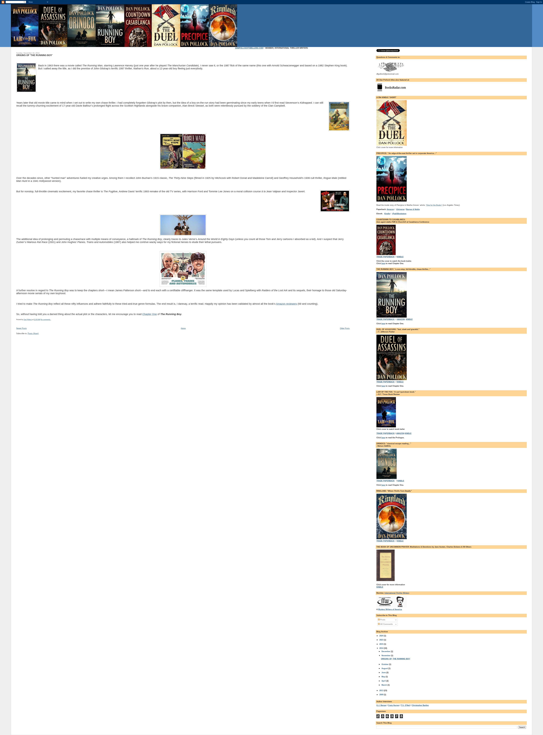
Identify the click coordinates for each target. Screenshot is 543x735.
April (384, 681)
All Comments (386, 624)
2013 (381, 690)
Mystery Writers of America (390, 609)
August (385, 668)
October (385, 664)
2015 (381, 644)
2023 (381, 640)
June (384, 672)
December (386, 651)
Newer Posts (21, 328)
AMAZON (401, 319)
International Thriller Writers (396, 593)
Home (183, 328)
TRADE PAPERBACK (385, 257)
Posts (382, 620)
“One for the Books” (434, 205)
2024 (381, 636)
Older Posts (345, 328)
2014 (381, 648)
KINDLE (400, 257)
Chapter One (149, 314)
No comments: (46, 319)
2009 (381, 695)
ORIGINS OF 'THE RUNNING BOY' (34, 55)
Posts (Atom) (33, 333)
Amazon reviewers (286, 303)
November (386, 655)
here (383, 263)
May (384, 677)
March (384, 685)
